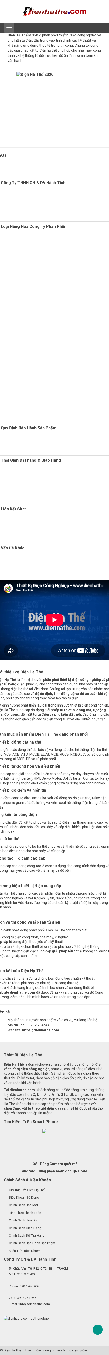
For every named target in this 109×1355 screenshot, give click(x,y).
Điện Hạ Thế (12, 1350)
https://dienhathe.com (40, 1030)
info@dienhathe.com (34, 1304)
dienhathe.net (33, 532)
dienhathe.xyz (24, 523)
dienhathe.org (26, 518)
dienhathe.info (40, 537)
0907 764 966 (29, 1286)
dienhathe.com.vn (26, 528)
